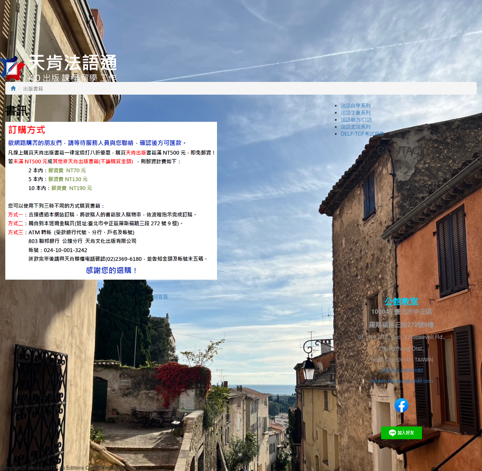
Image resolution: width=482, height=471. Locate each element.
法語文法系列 (355, 126)
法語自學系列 (355, 105)
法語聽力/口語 (356, 119)
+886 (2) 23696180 (401, 370)
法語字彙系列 (355, 112)
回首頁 (160, 296)
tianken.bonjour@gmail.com (401, 380)
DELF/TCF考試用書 (362, 133)
